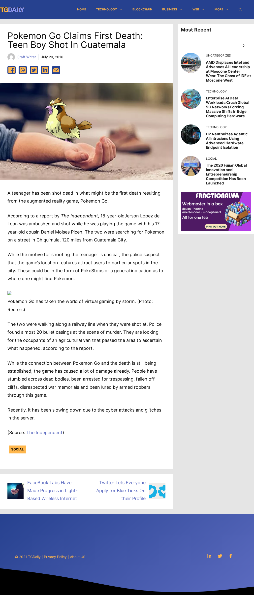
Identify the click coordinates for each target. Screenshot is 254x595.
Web (195, 9)
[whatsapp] (23, 70)
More (219, 9)
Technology (106, 9)
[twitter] (34, 70)
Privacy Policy (55, 557)
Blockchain (142, 9)
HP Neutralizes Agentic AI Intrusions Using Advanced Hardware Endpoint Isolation (227, 141)
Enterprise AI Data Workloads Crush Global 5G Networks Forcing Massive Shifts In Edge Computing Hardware (227, 107)
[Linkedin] (209, 556)
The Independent (44, 432)
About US (77, 557)
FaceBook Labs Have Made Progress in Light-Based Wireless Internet (52, 490)
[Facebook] (230, 556)
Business (169, 9)
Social (17, 449)
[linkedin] (45, 70)
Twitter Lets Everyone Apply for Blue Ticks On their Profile (121, 490)
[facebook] (11, 70)
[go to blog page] (243, 45)
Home (81, 9)
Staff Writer (26, 57)
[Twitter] (220, 556)
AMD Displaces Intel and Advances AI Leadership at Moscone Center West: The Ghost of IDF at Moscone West (228, 71)
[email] (56, 70)
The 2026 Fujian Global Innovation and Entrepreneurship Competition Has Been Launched (226, 174)
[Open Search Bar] (240, 9)
